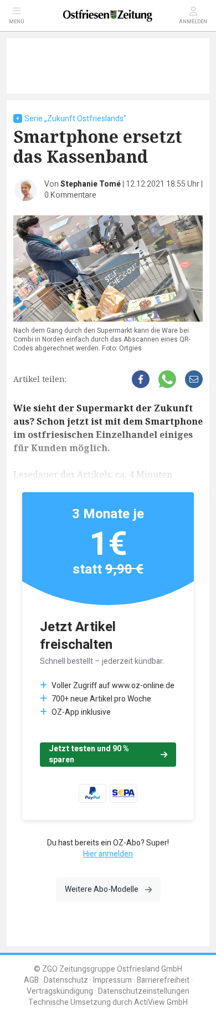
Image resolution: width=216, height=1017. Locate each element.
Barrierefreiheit (163, 980)
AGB (31, 980)
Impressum (112, 980)
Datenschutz (66, 980)
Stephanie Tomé (90, 184)
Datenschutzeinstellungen (143, 991)
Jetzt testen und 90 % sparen (89, 754)
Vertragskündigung (60, 991)
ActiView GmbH (161, 1002)
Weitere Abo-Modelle (101, 889)
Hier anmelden (108, 854)
